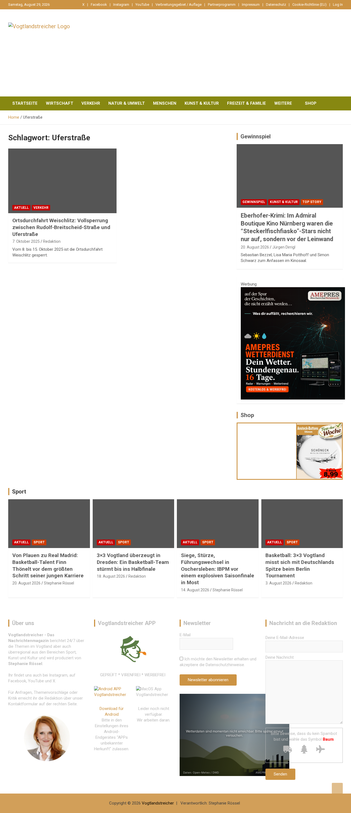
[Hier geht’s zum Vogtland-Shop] (266, 451)
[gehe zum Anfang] (337, 788)
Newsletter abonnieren (208, 679)
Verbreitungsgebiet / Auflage (178, 4)
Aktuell (21, 208)
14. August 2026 (195, 590)
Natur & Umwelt (126, 103)
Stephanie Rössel (59, 583)
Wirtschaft (59, 103)
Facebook (99, 4)
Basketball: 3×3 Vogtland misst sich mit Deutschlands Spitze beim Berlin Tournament (299, 565)
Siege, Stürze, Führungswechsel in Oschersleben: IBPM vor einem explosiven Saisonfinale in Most (217, 569)
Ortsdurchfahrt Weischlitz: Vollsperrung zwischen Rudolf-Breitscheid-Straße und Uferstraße (61, 227)
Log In (338, 4)
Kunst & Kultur (202, 103)
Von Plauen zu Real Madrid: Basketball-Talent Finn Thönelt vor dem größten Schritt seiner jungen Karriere (48, 565)
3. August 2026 (278, 583)
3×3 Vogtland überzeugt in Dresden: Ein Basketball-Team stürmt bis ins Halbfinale (133, 562)
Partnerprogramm (222, 4)
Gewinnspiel (255, 136)
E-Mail (185, 634)
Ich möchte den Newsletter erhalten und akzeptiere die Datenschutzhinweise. (218, 662)
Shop (310, 103)
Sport (19, 491)
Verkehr (90, 103)
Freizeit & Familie (246, 103)
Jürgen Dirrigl (283, 247)
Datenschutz (276, 4)
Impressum (251, 4)
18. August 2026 (111, 576)
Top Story (311, 202)
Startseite (25, 103)
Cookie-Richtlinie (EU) (309, 4)
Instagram (121, 4)
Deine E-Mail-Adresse (284, 637)
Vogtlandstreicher (158, 803)
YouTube (142, 4)
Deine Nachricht (279, 657)
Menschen (164, 103)
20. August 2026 (255, 247)
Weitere (283, 103)
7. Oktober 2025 (26, 241)
